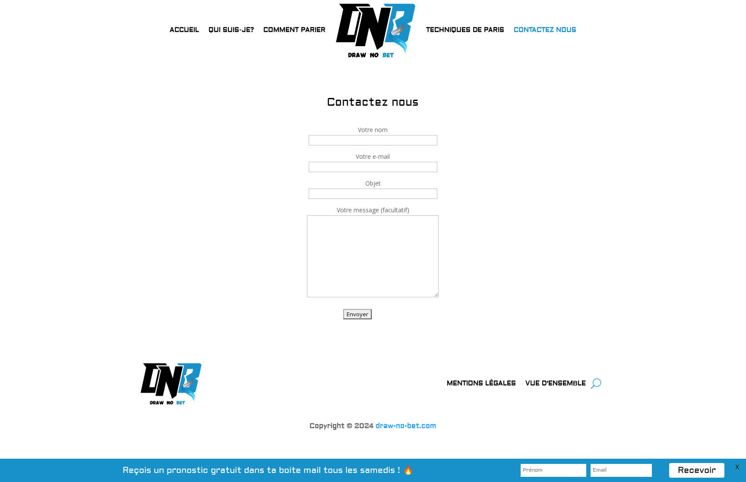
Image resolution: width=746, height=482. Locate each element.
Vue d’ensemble (555, 383)
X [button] (737, 467)
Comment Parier (294, 30)
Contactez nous (545, 30)
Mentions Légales (481, 383)
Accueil (184, 30)
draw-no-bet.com (406, 426)
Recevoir (697, 470)
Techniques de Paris (465, 30)
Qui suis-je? (231, 30)
